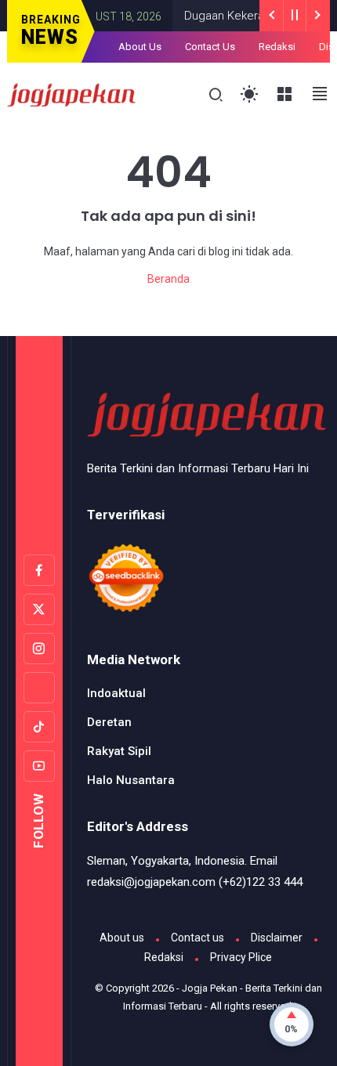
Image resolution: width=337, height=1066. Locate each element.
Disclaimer (277, 937)
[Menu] (285, 94)
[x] (39, 609)
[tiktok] (39, 727)
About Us (139, 46)
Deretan (109, 722)
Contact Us (210, 46)
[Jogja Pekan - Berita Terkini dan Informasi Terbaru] (71, 93)
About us (122, 937)
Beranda (168, 279)
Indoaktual (116, 693)
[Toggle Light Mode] (249, 94)
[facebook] (39, 570)
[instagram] (39, 648)
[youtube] (39, 766)
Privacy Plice (241, 957)
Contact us (197, 937)
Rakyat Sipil (119, 751)
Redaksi (277, 46)
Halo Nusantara (131, 780)
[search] (216, 95)
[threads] (39, 687)
